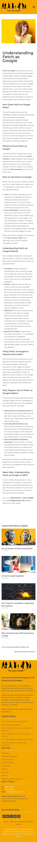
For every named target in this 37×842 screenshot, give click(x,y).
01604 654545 (15, 498)
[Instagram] (11, 816)
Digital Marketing (8, 759)
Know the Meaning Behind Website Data (16, 647)
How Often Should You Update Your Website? (18, 739)
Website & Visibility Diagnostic (12, 779)
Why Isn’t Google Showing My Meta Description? (14, 744)
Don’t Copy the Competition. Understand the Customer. (17, 729)
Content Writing (7, 763)
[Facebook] (4, 816)
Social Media (6, 766)
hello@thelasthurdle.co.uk (14, 792)
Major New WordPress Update (24, 651)
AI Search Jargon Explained (13, 576)
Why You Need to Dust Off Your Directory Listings (16, 735)
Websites (5, 769)
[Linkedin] (15, 816)
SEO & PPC (5, 772)
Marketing (5, 753)
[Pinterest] (18, 816)
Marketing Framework (9, 756)
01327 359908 (28, 498)
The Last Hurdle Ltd (20, 821)
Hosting (4, 776)
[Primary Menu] (33, 7)
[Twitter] (7, 816)
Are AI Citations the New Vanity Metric (17, 549)
